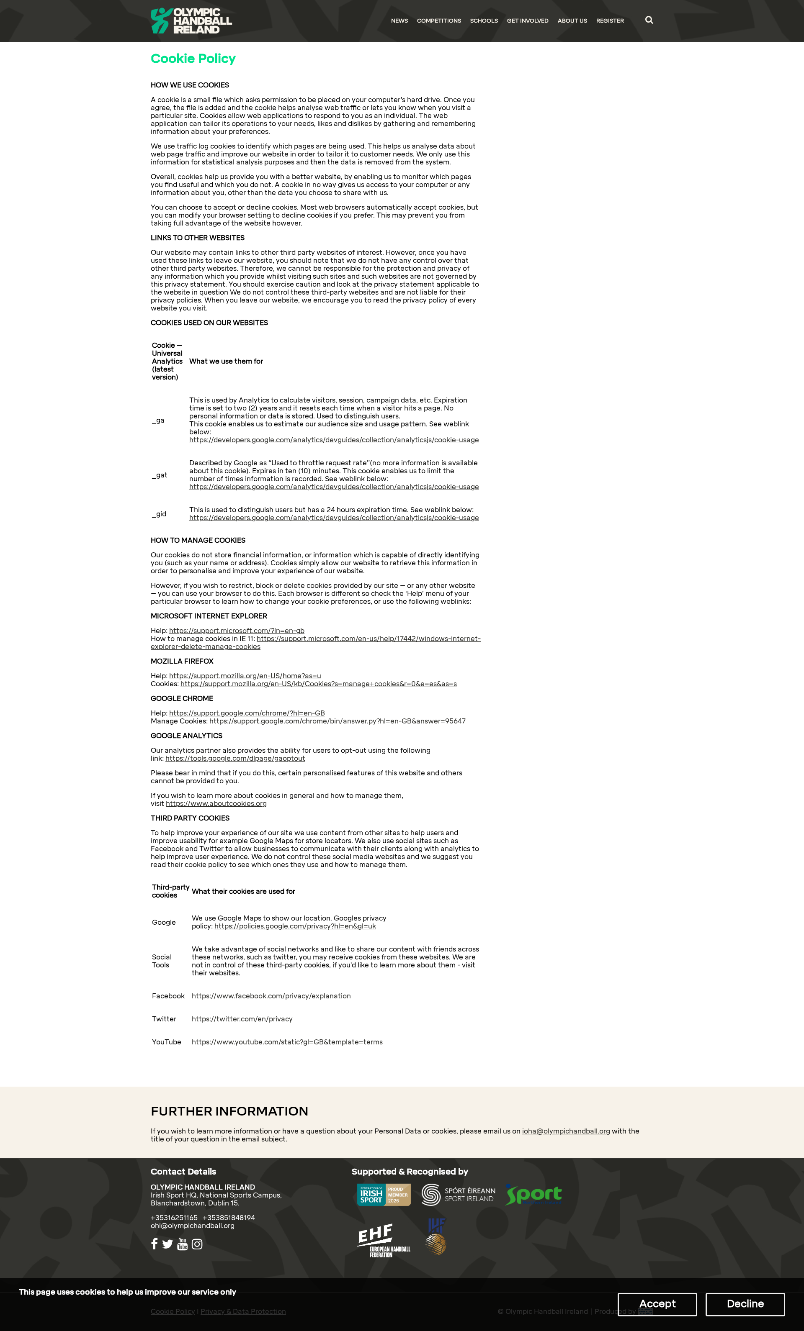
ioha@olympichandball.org (566, 1131)
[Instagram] (198, 1244)
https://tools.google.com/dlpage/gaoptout (235, 758)
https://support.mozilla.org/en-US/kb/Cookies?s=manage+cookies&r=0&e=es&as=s (318, 684)
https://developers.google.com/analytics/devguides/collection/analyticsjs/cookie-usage (334, 440)
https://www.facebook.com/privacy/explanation (271, 996)
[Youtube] (183, 1244)
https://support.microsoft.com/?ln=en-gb (236, 631)
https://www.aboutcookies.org (216, 804)
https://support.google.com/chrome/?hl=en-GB (247, 713)
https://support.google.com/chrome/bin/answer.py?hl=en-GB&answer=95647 (337, 721)
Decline (745, 1304)
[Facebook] (155, 1244)
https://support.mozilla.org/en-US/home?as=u (245, 676)
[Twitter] (168, 1244)
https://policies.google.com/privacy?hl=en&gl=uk (295, 926)
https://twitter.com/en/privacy (242, 1019)
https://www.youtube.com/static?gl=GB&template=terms (287, 1042)
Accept (657, 1304)
